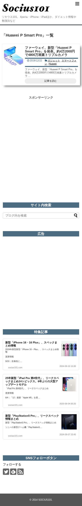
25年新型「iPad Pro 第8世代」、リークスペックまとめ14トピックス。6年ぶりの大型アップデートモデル (32, 381)
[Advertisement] (41, 141)
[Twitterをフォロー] (6, 472)
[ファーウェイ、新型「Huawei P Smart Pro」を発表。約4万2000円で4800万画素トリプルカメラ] (13, 55)
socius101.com (15, 367)
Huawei (53, 63)
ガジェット (54, 60)
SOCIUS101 (45, 499)
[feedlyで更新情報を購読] (13, 472)
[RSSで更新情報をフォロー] (20, 472)
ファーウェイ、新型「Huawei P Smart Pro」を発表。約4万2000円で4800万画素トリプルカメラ (50, 51)
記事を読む (50, 80)
